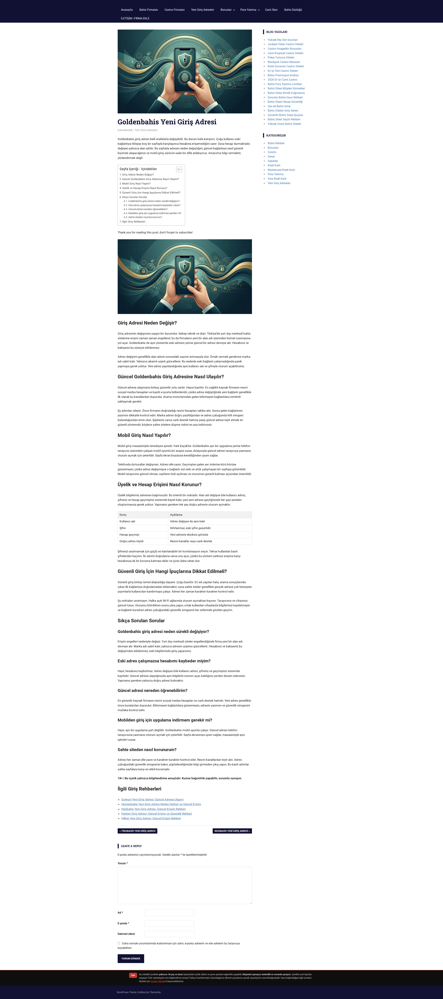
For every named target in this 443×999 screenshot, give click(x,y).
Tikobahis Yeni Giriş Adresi (138, 831)
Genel (271, 156)
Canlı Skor (271, 9)
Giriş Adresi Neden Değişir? (138, 174)
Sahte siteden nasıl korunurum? (145, 217)
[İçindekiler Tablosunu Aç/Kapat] (177, 169)
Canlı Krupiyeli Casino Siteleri (285, 53)
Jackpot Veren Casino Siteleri (285, 44)
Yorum (123, 863)
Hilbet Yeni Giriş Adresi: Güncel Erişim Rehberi (151, 818)
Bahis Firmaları (148, 9)
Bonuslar (226, 9)
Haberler (273, 161)
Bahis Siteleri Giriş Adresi (283, 110)
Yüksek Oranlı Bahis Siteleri (284, 124)
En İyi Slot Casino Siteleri (283, 70)
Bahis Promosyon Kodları (283, 75)
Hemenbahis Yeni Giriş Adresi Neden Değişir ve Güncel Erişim (161, 804)
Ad (120, 912)
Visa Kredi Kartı (277, 178)
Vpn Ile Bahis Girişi (279, 106)
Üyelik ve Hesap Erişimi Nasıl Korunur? (144, 188)
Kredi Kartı (274, 165)
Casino (272, 152)
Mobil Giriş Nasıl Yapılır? (136, 183)
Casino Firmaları (175, 9)
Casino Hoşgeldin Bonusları (284, 48)
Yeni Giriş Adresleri (202, 9)
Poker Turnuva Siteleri (281, 57)
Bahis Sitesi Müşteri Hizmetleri (286, 88)
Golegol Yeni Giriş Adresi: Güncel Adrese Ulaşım (152, 799)
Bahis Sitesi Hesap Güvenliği (285, 101)
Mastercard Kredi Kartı (281, 170)
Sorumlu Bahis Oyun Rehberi (285, 97)
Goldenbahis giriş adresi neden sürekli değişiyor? (154, 201)
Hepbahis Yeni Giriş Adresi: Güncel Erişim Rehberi (153, 809)
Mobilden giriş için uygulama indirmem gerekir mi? (154, 213)
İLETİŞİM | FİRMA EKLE (135, 18)
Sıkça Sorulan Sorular (134, 197)
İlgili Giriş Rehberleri (133, 221)
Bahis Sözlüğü (293, 9)
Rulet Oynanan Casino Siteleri (286, 66)
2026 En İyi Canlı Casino (282, 79)
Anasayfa (127, 9)
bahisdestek (125, 130)
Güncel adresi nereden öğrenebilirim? (148, 209)
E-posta (123, 923)
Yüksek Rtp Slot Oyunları (283, 39)
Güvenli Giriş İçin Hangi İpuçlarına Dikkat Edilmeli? (151, 192)
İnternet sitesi (126, 934)
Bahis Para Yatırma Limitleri (285, 84)
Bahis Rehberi (276, 143)
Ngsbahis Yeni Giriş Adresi (231, 831)
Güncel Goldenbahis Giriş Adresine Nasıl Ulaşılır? (150, 179)
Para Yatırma (248, 9)
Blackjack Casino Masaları (284, 62)
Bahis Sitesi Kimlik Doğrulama (286, 93)
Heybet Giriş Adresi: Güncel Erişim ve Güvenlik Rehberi (156, 813)
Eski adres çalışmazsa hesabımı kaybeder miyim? (154, 205)
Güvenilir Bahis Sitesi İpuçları (285, 115)
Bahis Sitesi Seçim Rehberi (284, 119)
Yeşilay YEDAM (157, 981)
